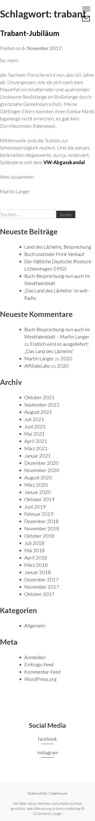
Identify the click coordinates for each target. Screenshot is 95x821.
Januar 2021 (37, 455)
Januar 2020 (37, 492)
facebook (47, 739)
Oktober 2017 (39, 594)
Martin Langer (22, 8)
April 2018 (35, 557)
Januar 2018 (37, 572)
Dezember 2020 (41, 463)
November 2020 (41, 470)
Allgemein (34, 625)
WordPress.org (40, 679)
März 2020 (36, 485)
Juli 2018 (34, 543)
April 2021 (35, 441)
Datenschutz (37, 793)
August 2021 (38, 412)
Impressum (58, 793)
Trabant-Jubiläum (29, 33)
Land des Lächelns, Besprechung (57, 247)
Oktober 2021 (39, 397)
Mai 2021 (34, 434)
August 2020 (38, 477)
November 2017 (41, 587)
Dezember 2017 (41, 579)
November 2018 (41, 528)
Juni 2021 (35, 426)
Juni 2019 (35, 506)
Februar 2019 (38, 514)
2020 (66, 358)
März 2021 (36, 448)
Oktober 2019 (39, 499)
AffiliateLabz (37, 366)
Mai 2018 (34, 550)
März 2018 (36, 565)
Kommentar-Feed (42, 672)
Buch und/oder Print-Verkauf (54, 254)
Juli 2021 (34, 419)
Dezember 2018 (41, 521)
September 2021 (42, 404)
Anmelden (35, 657)
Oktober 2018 (39, 536)
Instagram (47, 752)
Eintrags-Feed (39, 664)
